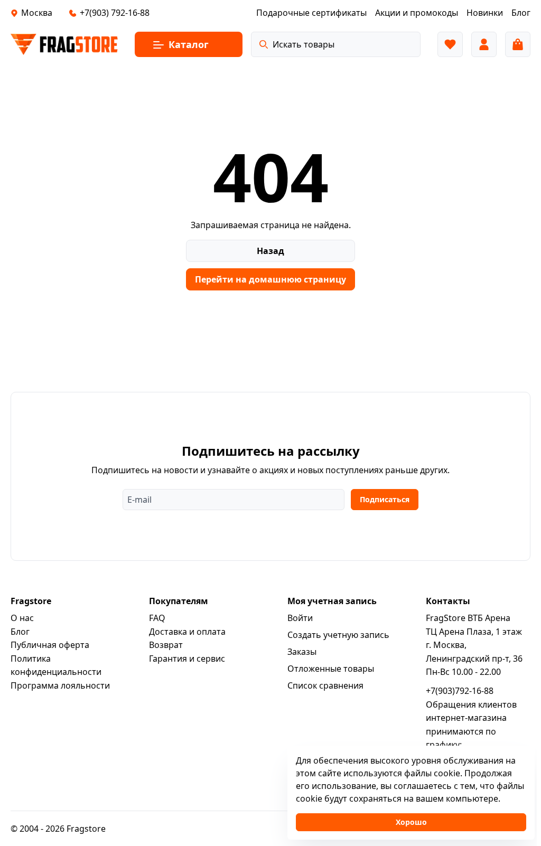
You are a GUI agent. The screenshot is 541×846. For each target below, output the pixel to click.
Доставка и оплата (187, 631)
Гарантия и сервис (187, 658)
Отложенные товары (330, 668)
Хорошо (411, 822)
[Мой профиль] (484, 44)
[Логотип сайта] (64, 44)
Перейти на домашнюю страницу (270, 279)
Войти (300, 618)
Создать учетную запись (338, 635)
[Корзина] (517, 44)
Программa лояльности (60, 685)
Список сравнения (325, 685)
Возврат (166, 645)
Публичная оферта (50, 645)
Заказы (301, 651)
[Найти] (263, 44)
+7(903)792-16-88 (459, 691)
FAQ (157, 618)
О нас (22, 618)
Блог (20, 631)
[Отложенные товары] (450, 44)
